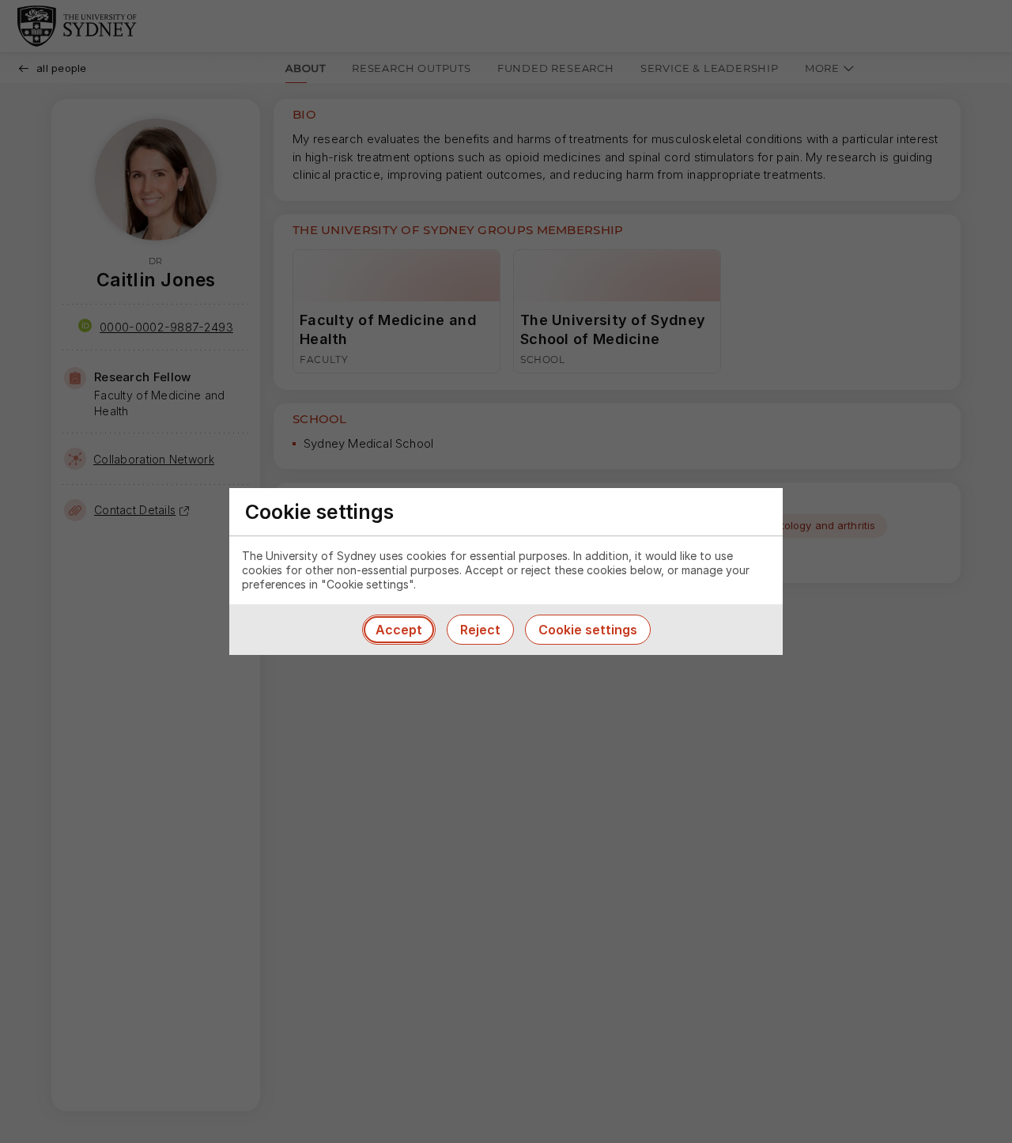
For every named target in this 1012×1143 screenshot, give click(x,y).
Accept (399, 630)
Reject (480, 630)
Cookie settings (587, 630)
